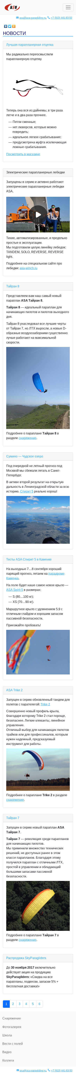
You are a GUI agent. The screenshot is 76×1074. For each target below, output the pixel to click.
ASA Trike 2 (14, 690)
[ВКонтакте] (6, 25)
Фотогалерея (11, 1027)
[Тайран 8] (38, 388)
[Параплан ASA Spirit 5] (38, 652)
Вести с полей (12, 1043)
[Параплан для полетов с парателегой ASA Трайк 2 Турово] (38, 769)
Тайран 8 (12, 286)
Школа (7, 1035)
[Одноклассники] (14, 25)
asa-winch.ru (28, 268)
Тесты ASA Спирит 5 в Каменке (29, 559)
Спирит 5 (26, 491)
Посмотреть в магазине (23, 154)
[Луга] (38, 520)
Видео (6, 1052)
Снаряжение (11, 1018)
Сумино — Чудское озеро (24, 456)
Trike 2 (45, 704)
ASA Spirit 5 (14, 589)
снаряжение (27, 438)
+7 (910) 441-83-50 (61, 17)
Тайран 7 (12, 818)
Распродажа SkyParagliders (26, 958)
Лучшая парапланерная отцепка (29, 44)
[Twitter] (10, 25)
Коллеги (8, 1060)
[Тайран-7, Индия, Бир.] (38, 906)
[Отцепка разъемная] (38, 85)
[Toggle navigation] (68, 7)
